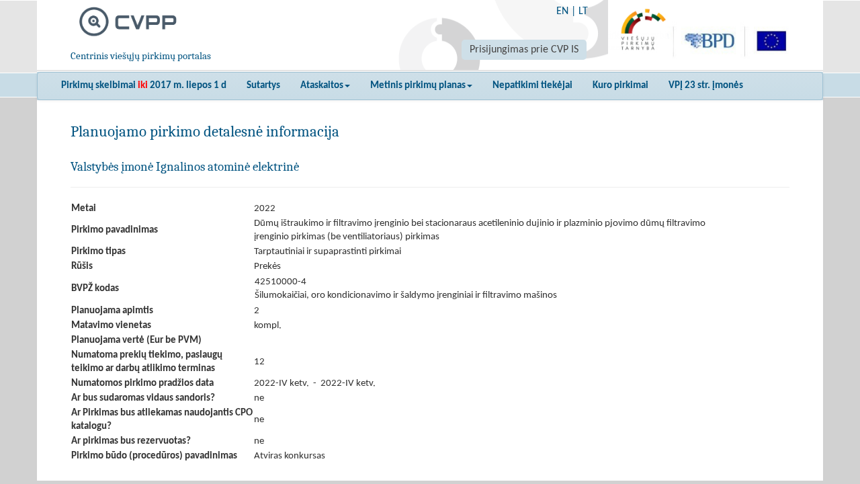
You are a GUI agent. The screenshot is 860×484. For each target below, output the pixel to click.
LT (583, 11)
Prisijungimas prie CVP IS (524, 49)
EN (562, 11)
